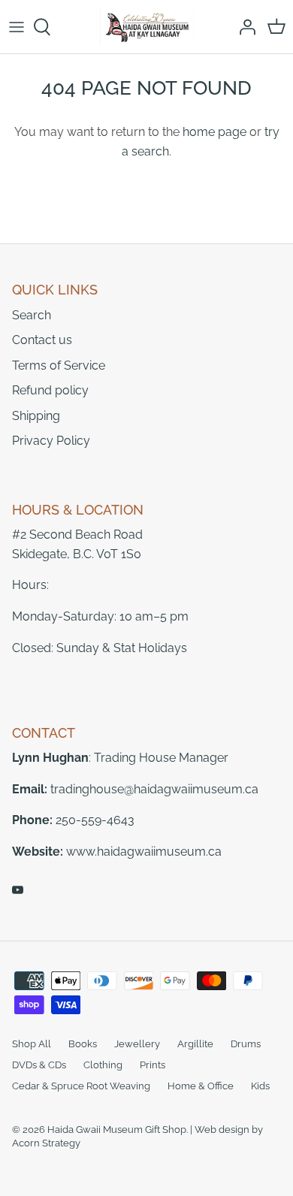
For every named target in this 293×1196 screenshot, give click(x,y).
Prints (152, 1065)
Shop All (31, 1044)
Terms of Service (58, 365)
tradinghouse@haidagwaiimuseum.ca (154, 789)
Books (82, 1044)
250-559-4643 (95, 820)
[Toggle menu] (16, 27)
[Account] (243, 27)
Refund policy (50, 390)
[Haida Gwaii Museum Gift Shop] (147, 27)
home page (214, 132)
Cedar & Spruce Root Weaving (81, 1086)
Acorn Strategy (46, 1143)
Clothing (102, 1065)
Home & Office (201, 1086)
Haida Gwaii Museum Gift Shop (116, 1129)
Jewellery (137, 1044)
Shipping (36, 416)
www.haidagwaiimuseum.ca (144, 851)
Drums (246, 1044)
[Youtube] (17, 889)
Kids (260, 1086)
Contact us (42, 340)
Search (31, 315)
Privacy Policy (51, 440)
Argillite (195, 1044)
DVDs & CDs (39, 1065)
